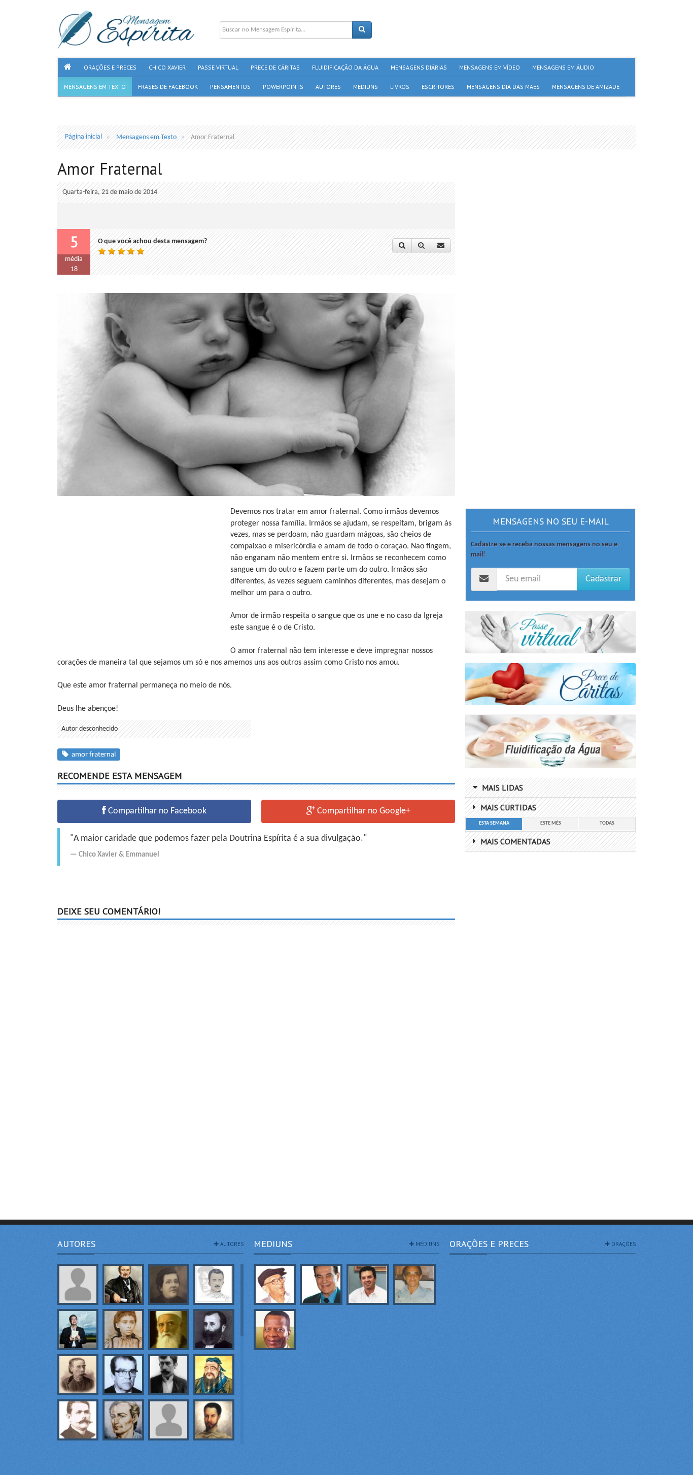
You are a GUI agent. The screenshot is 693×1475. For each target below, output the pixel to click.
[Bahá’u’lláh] (168, 1329)
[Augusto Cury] (77, 1329)
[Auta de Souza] (123, 1329)
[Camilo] (77, 1374)
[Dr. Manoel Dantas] (77, 1419)
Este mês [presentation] (550, 823)
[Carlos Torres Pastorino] (123, 1374)
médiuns (426, 1244)
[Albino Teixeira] (77, 1284)
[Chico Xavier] (275, 1284)
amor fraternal (92, 755)
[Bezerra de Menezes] (213, 1329)
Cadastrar (603, 579)
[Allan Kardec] (123, 1284)
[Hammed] (213, 1419)
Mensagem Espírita (84, 1469)
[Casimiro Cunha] (168, 1374)
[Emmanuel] (123, 1419)
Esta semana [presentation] (494, 823)
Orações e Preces (489, 1244)
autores (231, 1244)
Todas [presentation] (607, 823)
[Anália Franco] (168, 1284)
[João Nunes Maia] (414, 1284)
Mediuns (273, 1244)
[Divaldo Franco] (321, 1284)
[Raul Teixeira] (275, 1329)
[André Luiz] (213, 1284)
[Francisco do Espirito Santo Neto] (368, 1284)
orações (623, 1244)
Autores (76, 1244)
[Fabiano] (168, 1419)
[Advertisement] (142, 577)
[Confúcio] (213, 1374)
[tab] (494, 824)
